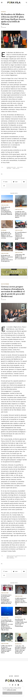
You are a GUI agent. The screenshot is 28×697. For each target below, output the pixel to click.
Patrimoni (3, 230)
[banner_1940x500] (14, 272)
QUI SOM (11, 676)
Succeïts (3, 11)
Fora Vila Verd (4, 205)
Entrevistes (18, 617)
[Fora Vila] (14, 2)
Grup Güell (9, 168)
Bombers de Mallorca (11, 167)
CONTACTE (16, 676)
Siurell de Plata (16, 168)
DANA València (20, 167)
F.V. (1, 26)
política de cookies (11, 689)
